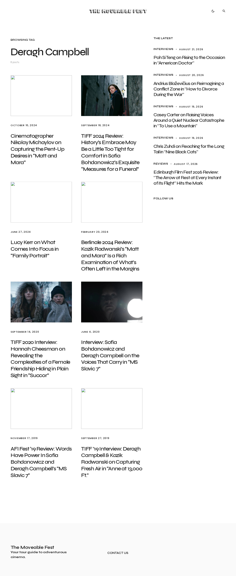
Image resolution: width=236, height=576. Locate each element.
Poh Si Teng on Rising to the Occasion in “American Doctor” (189, 60)
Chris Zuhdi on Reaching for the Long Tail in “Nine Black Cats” (188, 149)
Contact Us (117, 553)
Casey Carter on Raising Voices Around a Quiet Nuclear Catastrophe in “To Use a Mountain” (188, 120)
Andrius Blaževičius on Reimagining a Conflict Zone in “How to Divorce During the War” (188, 89)
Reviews (160, 163)
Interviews (163, 49)
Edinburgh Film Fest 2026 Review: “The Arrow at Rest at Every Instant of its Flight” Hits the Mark (187, 177)
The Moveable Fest (118, 11)
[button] (213, 11)
